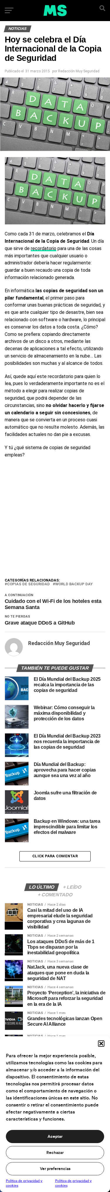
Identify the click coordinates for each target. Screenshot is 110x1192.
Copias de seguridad (28, 584)
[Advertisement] (55, 519)
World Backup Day (74, 584)
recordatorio (43, 248)
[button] (101, 1043)
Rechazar (55, 1153)
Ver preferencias (55, 1169)
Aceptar (55, 1137)
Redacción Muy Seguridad (78, 71)
